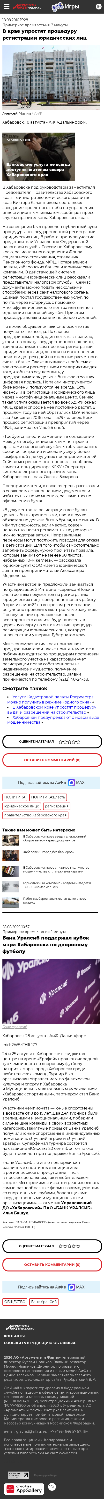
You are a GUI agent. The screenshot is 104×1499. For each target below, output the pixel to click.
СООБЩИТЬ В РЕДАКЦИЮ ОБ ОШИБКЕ (40, 1343)
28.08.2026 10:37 (16, 927)
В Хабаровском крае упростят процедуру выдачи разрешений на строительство (51, 710)
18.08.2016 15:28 (15, 20)
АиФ (38, 113)
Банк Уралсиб (14, 1027)
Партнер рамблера (45, 1475)
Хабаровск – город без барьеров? (48, 852)
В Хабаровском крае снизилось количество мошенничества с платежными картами (56, 869)
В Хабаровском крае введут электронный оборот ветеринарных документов (54, 838)
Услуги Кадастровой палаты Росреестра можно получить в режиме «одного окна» (50, 699)
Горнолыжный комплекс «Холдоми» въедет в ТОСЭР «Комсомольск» (57, 885)
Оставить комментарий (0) (52, 760)
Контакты (14, 1336)
